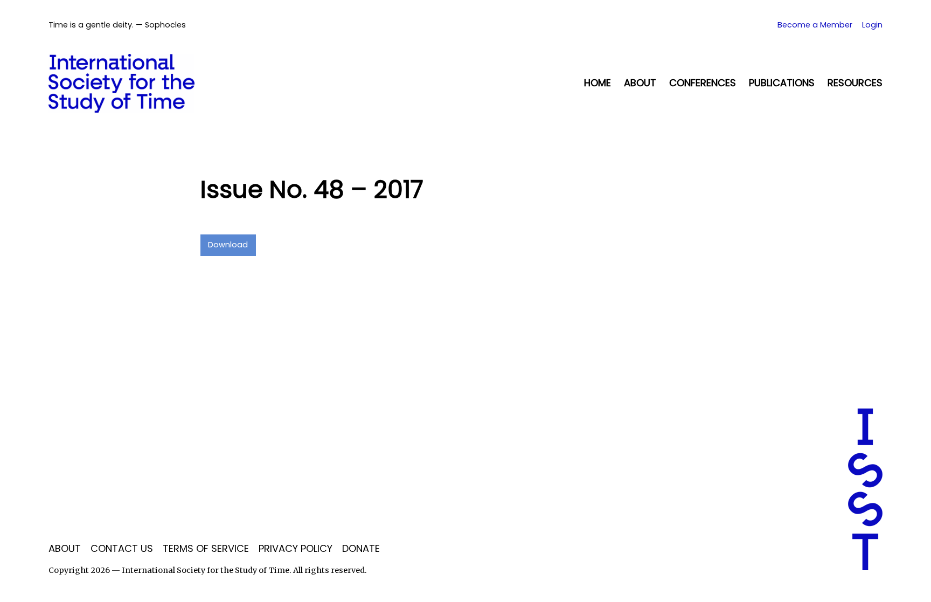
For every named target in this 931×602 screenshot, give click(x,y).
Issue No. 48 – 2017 (311, 189)
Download (228, 244)
